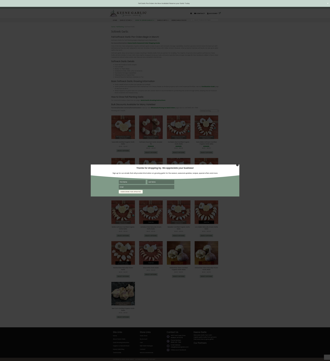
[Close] (237, 164)
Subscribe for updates (131, 192)
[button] (328, 3)
